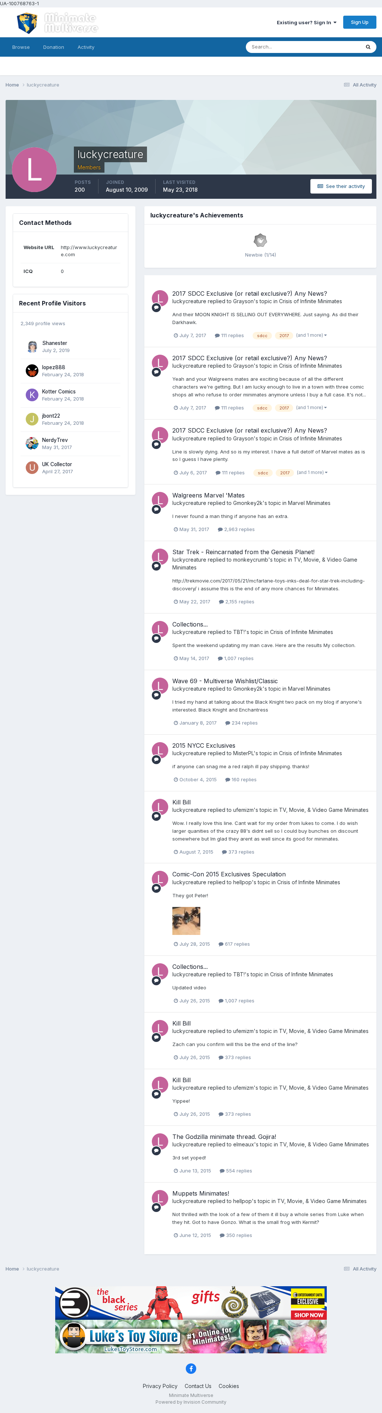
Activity (86, 47)
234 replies (244, 723)
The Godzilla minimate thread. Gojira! (224, 1136)
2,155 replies (239, 602)
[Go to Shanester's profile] (32, 346)
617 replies (236, 944)
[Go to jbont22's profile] (32, 419)
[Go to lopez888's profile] (32, 370)
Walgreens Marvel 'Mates (208, 495)
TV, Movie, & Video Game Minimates (324, 810)
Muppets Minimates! (200, 1193)
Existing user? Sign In (305, 22)
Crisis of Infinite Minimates (310, 301)
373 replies (240, 852)
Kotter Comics (59, 392)
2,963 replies (239, 529)
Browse (21, 47)
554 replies (238, 1171)
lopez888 (53, 367)
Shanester (54, 343)
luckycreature (189, 301)
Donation (53, 47)
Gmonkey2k (248, 503)
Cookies (229, 1386)
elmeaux (243, 1144)
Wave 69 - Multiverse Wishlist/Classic (225, 681)
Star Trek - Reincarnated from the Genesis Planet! (243, 552)
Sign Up (360, 22)
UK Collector (57, 464)
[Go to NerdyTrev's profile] (32, 443)
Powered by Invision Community (191, 1402)
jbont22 (51, 416)
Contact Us (198, 1386)
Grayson (243, 301)
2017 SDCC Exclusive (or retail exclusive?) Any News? (249, 293)
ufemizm (243, 810)
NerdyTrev (55, 440)
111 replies (232, 335)
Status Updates (333, 47)
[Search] (368, 47)
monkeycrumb (250, 559)
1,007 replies (238, 658)
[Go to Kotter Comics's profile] (32, 395)
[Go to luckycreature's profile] (160, 298)
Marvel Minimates (309, 503)
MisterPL (243, 753)
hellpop (242, 882)
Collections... (190, 624)
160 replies (243, 779)
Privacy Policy (160, 1386)
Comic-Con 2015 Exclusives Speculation (229, 874)
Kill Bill (181, 802)
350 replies (238, 1235)
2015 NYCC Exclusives (203, 745)
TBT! (239, 632)
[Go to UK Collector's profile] (32, 467)
